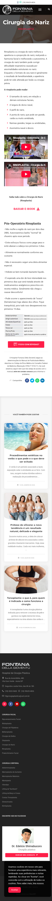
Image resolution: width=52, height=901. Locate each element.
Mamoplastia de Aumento (12, 772)
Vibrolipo (5, 785)
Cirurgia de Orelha (9, 736)
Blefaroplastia (7, 732)
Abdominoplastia (8, 768)
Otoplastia (6, 740)
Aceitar (14, 890)
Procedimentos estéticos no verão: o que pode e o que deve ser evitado (26, 458)
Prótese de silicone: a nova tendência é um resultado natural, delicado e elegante (26, 528)
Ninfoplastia (6, 806)
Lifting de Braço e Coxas (11, 793)
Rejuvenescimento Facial (11, 719)
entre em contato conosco (23, 372)
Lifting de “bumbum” (9, 789)
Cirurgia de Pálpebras (10, 728)
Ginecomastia (7, 802)
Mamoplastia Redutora (10, 776)
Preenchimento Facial (10, 753)
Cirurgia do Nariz (8, 745)
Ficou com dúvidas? (28, 344)
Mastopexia (6, 781)
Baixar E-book (25, 209)
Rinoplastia (6, 749)
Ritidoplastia (7, 724)
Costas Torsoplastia (9, 798)
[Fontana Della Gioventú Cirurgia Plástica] (17, 9)
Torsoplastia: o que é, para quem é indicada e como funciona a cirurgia (26, 601)
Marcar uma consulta (25, 855)
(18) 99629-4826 (29, 2)
